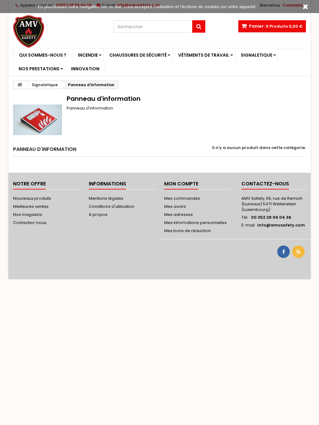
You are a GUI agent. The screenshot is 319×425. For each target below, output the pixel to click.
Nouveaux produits (32, 198)
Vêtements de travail (203, 55)
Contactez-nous (29, 223)
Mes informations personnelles (195, 223)
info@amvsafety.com (281, 225)
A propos (98, 214)
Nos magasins (27, 214)
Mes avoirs (175, 206)
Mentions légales (106, 198)
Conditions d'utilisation (111, 206)
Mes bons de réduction (187, 231)
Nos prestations (39, 69)
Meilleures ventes (31, 206)
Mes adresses (178, 214)
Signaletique (256, 55)
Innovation (85, 69)
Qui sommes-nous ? (42, 55)
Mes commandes (182, 198)
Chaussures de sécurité (138, 55)
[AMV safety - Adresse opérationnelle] (58, 31)
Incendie (88, 55)
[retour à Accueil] (20, 85)
